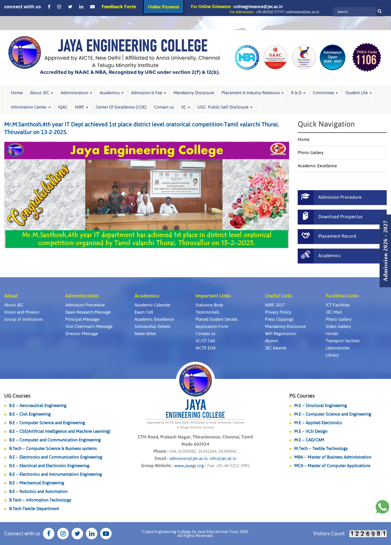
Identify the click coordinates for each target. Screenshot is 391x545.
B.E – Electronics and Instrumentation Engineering (55, 474)
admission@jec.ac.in (303, 12)
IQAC (63, 107)
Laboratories (337, 347)
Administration (75, 92)
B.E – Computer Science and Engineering (47, 422)
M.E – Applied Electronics (318, 422)
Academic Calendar (153, 304)
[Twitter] (70, 6)
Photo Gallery (310, 152)
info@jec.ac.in (222, 458)
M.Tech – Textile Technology (321, 448)
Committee (324, 92)
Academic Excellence (317, 165)
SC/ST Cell (205, 340)
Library (332, 355)
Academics (110, 92)
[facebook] (49, 6)
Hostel (332, 333)
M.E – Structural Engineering (320, 405)
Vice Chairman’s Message (88, 326)
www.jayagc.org (189, 465)
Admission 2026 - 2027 (385, 251)
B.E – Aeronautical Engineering (37, 405)
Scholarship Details (152, 326)
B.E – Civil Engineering (30, 414)
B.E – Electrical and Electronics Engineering (49, 465)
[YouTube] (92, 6)
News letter (145, 333)
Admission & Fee (147, 92)
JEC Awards (275, 347)
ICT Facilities (337, 304)
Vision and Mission (21, 312)
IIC (184, 107)
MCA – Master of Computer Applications (332, 465)
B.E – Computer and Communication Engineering (55, 439)
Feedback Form (119, 6)
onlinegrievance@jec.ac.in (258, 6)
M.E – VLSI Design (310, 431)
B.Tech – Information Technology (40, 499)
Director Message (81, 333)
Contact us (164, 107)
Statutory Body (209, 304)
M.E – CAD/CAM (309, 439)
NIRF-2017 (275, 304)
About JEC (40, 92)
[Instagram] (59, 6)
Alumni (271, 340)
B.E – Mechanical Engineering (36, 482)
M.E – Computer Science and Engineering (332, 414)
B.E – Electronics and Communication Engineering (55, 457)
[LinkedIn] (81, 6)
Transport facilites (343, 340)
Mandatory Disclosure (193, 92)
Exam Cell (144, 312)
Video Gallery (338, 326)
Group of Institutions (23, 319)
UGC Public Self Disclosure (224, 107)
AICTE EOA (206, 347)
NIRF (80, 107)
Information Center (29, 107)
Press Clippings (279, 319)
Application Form (212, 326)
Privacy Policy (278, 312)
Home (17, 92)
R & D (297, 92)
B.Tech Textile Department (34, 508)
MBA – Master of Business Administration (332, 457)
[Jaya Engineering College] (114, 57)
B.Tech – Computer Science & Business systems (53, 448)
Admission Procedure (85, 304)
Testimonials (207, 312)
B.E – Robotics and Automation (38, 491)
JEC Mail (334, 312)
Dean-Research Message (88, 312)
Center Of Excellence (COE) (121, 107)
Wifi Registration (280, 333)
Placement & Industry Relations (251, 92)
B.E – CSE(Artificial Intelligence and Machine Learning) (59, 431)
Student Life (357, 92)
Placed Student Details (217, 319)
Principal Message (82, 319)
